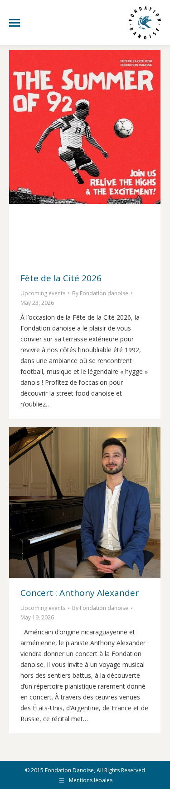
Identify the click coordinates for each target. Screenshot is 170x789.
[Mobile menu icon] (14, 23)
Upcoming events (42, 293)
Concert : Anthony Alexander (79, 593)
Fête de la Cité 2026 (61, 278)
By (100, 293)
